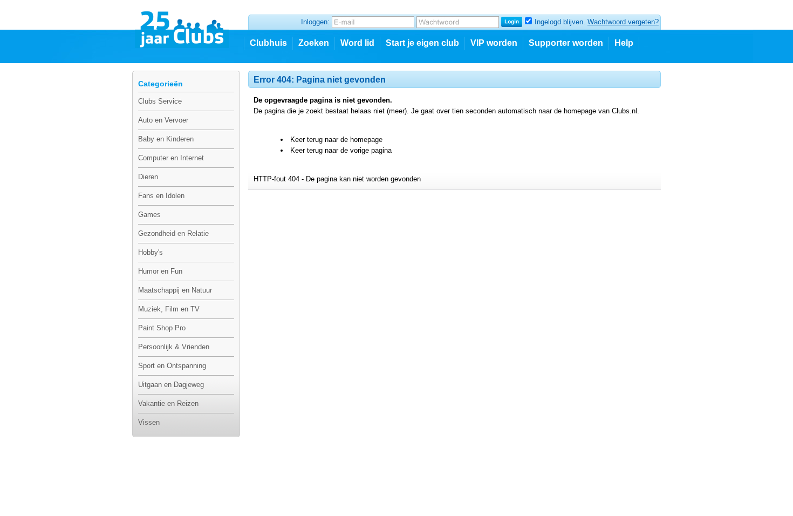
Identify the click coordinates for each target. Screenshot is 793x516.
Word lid (357, 42)
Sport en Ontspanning (172, 366)
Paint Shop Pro (162, 328)
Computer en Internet (171, 158)
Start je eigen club (422, 42)
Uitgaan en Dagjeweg (171, 385)
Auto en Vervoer (163, 120)
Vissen (149, 422)
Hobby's (150, 252)
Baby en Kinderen (166, 139)
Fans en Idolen (161, 196)
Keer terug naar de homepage (336, 139)
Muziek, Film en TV (169, 309)
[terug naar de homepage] (182, 25)
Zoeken (313, 42)
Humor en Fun (160, 271)
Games (149, 215)
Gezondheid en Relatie (173, 233)
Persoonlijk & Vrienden (173, 347)
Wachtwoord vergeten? (623, 22)
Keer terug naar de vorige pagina (341, 150)
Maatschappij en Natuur (175, 290)
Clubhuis (268, 42)
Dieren (148, 177)
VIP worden (493, 42)
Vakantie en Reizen (168, 403)
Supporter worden (566, 42)
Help (623, 42)
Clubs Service (160, 101)
